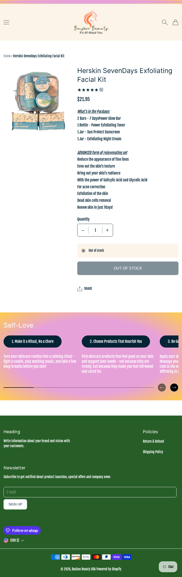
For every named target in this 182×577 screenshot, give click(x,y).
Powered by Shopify (108, 569)
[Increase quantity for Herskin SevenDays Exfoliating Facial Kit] (107, 230)
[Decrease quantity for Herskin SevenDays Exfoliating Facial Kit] (83, 230)
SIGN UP (15, 504)
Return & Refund (153, 441)
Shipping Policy (153, 452)
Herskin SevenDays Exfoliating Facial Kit (38, 56)
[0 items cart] (175, 22)
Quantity (83, 219)
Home (7, 56)
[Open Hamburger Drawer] (6, 22)
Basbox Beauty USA (84, 569)
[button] (162, 384)
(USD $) (14, 540)
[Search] (165, 22)
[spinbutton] (95, 230)
